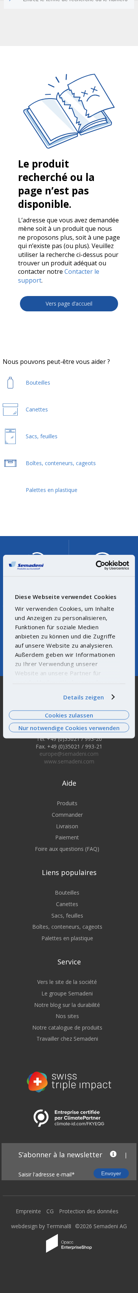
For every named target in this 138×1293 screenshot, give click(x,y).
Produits (67, 803)
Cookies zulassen (69, 715)
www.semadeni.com (69, 761)
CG (50, 1211)
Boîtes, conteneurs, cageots (67, 926)
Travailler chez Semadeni (67, 1038)
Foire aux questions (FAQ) (67, 848)
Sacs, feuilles (67, 915)
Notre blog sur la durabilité (67, 1004)
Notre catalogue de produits (67, 1027)
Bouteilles (67, 892)
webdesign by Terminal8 (41, 1226)
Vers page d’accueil (69, 303)
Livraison (67, 826)
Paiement (67, 837)
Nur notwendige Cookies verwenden (69, 727)
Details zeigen (83, 697)
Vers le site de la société (67, 981)
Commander (67, 814)
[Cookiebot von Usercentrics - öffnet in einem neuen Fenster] (97, 566)
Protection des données (88, 1211)
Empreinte (28, 1211)
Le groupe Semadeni (67, 993)
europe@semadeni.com (69, 753)
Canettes (67, 904)
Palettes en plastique (67, 938)
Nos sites (67, 1016)
